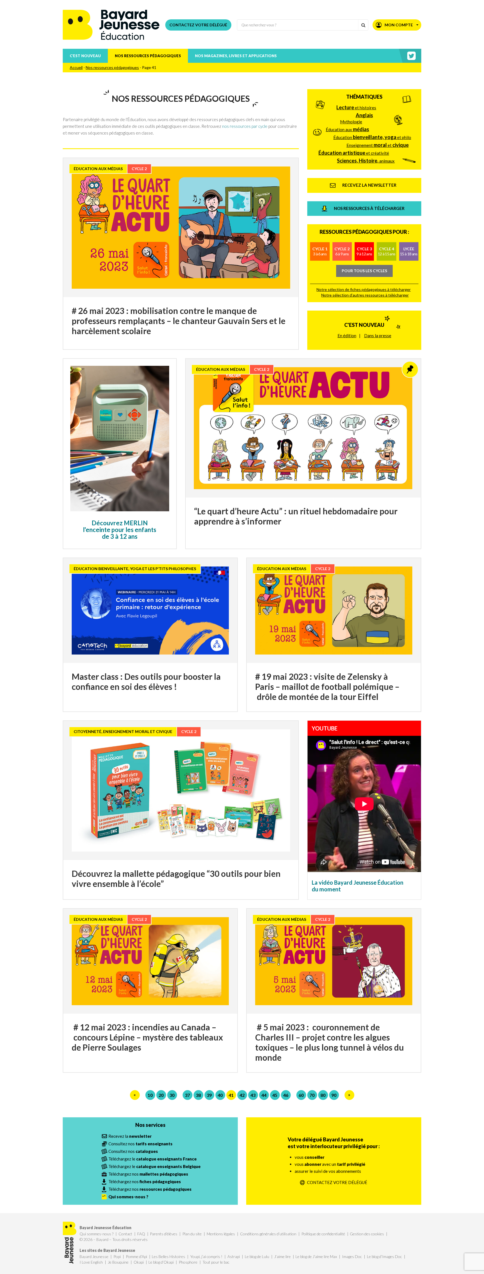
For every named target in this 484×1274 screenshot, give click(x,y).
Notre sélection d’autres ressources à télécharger (365, 295)
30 (171, 1095)
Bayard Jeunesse (94, 1256)
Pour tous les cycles (364, 270)
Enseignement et (377, 145)
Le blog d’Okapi (161, 1262)
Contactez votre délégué (198, 24)
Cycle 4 (386, 251)
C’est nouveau (85, 56)
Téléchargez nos (148, 1173)
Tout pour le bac (216, 1262)
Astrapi (233, 1256)
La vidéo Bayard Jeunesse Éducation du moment (357, 886)
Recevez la (130, 1136)
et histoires (356, 107)
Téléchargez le (152, 1158)
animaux (366, 161)
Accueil (76, 67)
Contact (125, 1233)
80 (322, 1095)
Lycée (408, 251)
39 (209, 1095)
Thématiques (364, 97)
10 (150, 1095)
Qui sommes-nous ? (96, 1233)
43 (252, 1095)
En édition (347, 335)
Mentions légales (221, 1233)
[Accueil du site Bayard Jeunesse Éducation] (111, 25)
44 (263, 1095)
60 (301, 1095)
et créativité (353, 153)
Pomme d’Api (136, 1256)
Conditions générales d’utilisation (268, 1233)
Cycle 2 (342, 251)
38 (198, 1095)
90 (333, 1095)
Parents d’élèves (163, 1233)
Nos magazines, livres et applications (236, 56)
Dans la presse (377, 335)
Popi (117, 1256)
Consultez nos (140, 1143)
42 (242, 1095)
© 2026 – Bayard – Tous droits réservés (114, 1239)
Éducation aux (347, 129)
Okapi (139, 1262)
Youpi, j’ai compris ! (206, 1256)
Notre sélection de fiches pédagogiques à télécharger (364, 289)
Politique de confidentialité (323, 1233)
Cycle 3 (364, 251)
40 (220, 1095)
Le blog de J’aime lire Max (316, 1256)
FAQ (141, 1233)
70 (312, 1095)
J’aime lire (282, 1256)
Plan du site (192, 1233)
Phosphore (188, 1262)
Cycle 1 (319, 251)
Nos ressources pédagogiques (148, 56)
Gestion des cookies (367, 1233)
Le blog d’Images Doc (384, 1256)
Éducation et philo (372, 137)
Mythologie (351, 121)
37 (187, 1095)
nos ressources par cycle (244, 126)
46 (285, 1095)
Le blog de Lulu (257, 1256)
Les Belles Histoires (168, 1256)
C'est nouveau (364, 325)
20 (161, 1095)
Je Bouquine (118, 1262)
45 (274, 1095)
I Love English (91, 1262)
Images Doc (352, 1256)
